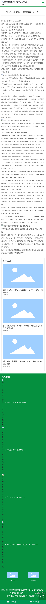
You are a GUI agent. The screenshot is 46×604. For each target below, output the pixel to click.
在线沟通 (36, 601)
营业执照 (38, 593)
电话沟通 (13, 601)
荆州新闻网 (5, 21)
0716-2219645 (18, 450)
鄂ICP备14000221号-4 (17, 593)
